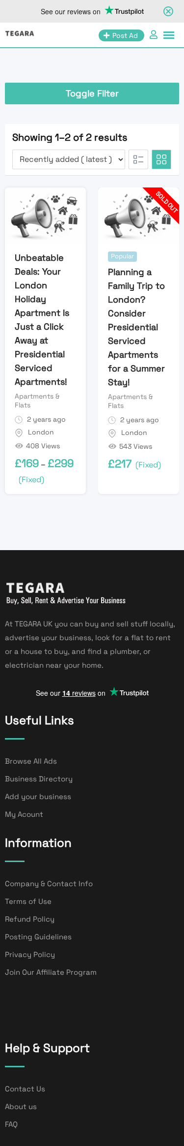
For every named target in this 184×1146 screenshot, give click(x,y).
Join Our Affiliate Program (51, 972)
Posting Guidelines (38, 936)
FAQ (11, 1124)
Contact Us (25, 1088)
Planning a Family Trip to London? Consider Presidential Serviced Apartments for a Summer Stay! (136, 327)
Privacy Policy (30, 954)
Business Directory (39, 778)
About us (21, 1106)
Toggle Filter (92, 93)
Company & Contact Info (49, 883)
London (41, 432)
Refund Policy (29, 919)
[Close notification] (168, 11)
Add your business (38, 796)
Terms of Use (28, 901)
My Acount (24, 814)
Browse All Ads (31, 761)
